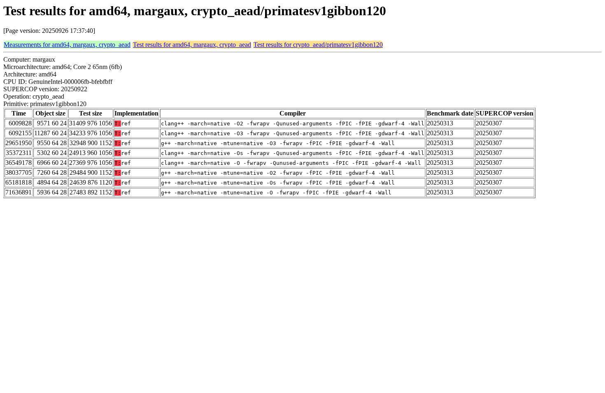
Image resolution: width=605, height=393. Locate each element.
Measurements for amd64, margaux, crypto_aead (67, 44)
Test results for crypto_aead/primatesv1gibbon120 (318, 44)
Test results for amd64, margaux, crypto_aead (192, 44)
